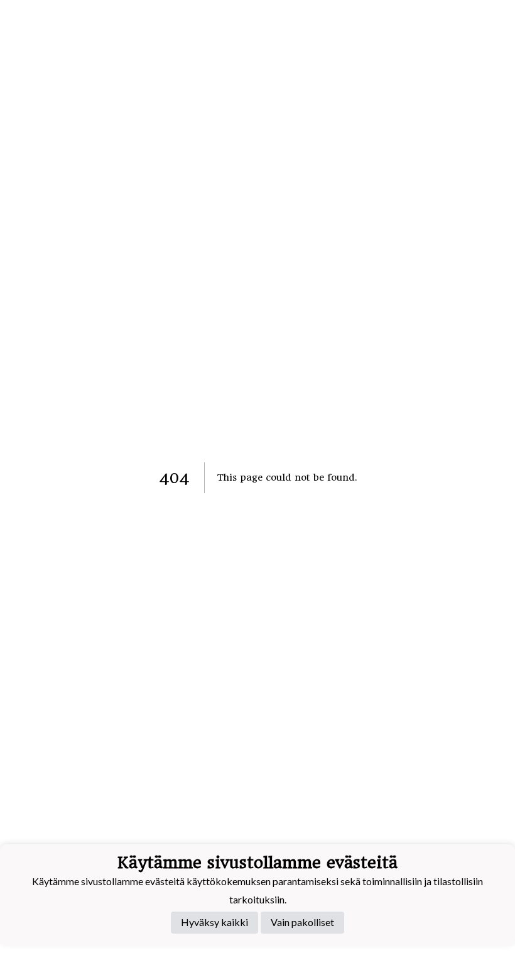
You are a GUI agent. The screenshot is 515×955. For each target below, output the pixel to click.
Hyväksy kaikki (214, 922)
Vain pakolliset (302, 922)
